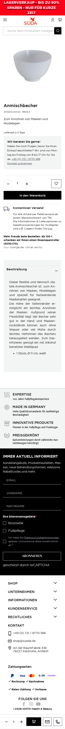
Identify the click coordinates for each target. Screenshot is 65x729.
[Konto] (52, 19)
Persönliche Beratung (47, 721)
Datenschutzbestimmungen (41, 537)
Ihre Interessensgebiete (19, 516)
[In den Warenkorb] (33, 721)
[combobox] (32, 30)
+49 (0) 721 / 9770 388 (26, 159)
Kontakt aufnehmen (19, 163)
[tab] (32, 271)
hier (50, 228)
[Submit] (57, 30)
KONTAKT (16, 625)
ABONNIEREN (32, 556)
